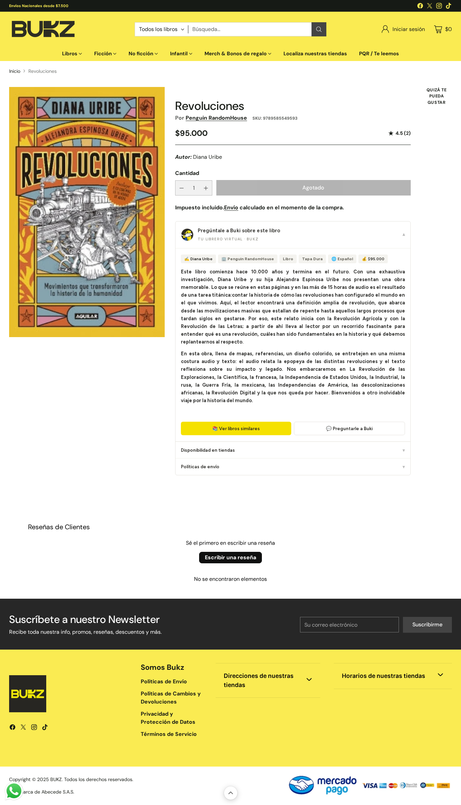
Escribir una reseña (230, 557)
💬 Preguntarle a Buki (349, 428)
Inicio (14, 71)
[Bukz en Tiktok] (448, 6)
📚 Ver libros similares (236, 428)
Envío (231, 207)
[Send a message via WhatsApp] (14, 791)
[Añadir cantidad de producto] (206, 188)
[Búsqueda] (318, 29)
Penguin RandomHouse (216, 117)
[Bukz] (43, 29)
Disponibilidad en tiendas (293, 450)
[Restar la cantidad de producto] (181, 188)
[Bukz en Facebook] (420, 6)
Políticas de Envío (164, 681)
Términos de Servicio (169, 734)
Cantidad (187, 173)
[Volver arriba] (230, 793)
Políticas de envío (293, 466)
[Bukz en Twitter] (429, 6)
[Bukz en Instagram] (439, 6)
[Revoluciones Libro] (87, 212)
